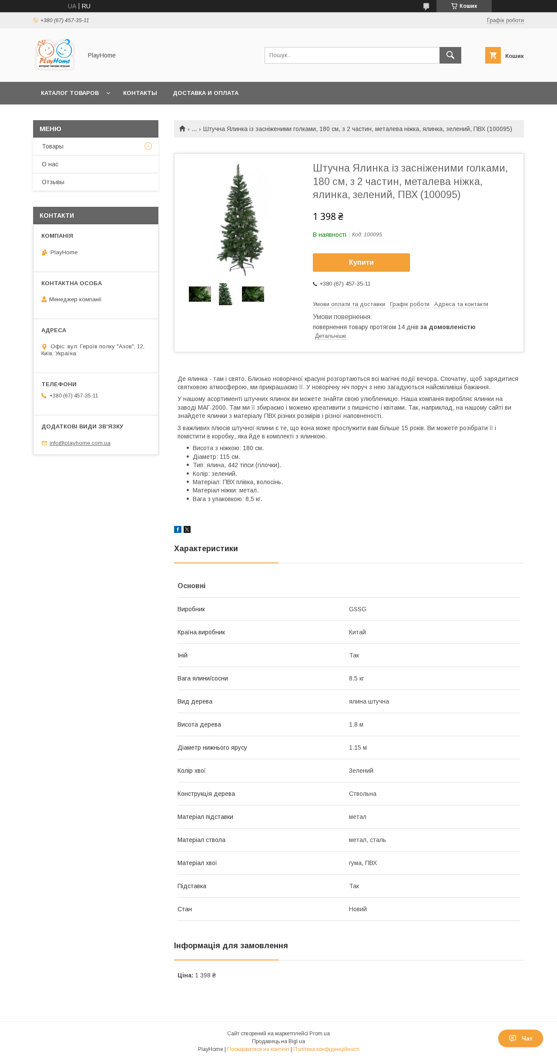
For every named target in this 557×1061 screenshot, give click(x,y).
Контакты (140, 93)
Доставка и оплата (205, 93)
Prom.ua (319, 1034)
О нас (50, 164)
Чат (527, 1038)
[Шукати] (450, 55)
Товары (53, 146)
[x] (187, 530)
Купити (361, 262)
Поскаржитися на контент (258, 1049)
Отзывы (53, 182)
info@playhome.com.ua (80, 443)
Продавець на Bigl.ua (278, 1041)
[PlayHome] (55, 70)
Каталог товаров (70, 93)
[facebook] (177, 530)
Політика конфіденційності (326, 1049)
